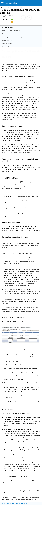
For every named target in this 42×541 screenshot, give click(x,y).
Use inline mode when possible (9, 33)
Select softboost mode (7, 43)
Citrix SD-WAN (8, 7)
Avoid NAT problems (7, 40)
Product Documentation (22, 3)
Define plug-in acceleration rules (10, 46)
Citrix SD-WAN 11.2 (20, 7)
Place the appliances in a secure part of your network (15, 37)
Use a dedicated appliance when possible (12, 30)
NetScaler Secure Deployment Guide (14, 503)
